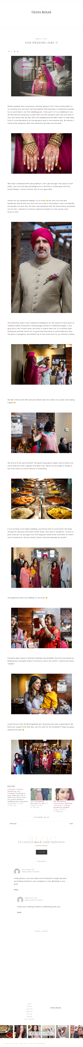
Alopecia (29, 1011)
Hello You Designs (37, 1043)
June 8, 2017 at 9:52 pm (30, 871)
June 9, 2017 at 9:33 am (34, 900)
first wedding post (34, 112)
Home (41, 852)
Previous (13, 824)
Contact (29, 1006)
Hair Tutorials (29, 1019)
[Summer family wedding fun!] (19, 797)
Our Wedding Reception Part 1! (39, 802)
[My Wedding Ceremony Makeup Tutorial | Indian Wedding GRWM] (64, 794)
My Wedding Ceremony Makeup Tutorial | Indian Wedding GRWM (63, 804)
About (29, 1004)
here (50, 189)
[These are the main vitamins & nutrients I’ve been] (62, 1031)
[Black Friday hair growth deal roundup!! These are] (20, 1031)
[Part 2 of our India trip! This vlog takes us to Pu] (48, 1031)
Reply (16, 890)
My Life (46, 817)
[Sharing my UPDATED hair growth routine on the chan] (34, 1031)
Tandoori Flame (14, 326)
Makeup (29, 1016)
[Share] (9, 51)
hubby (31, 201)
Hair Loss (29, 1014)
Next (71, 824)
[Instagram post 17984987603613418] (76, 1031)
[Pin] (14, 51)
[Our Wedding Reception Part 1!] (41, 794)
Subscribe (29, 1009)
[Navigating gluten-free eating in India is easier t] (6, 1031)
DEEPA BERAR (41, 12)
